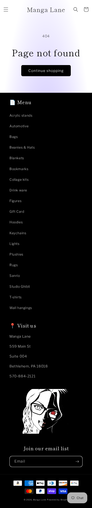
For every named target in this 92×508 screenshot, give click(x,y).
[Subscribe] (77, 461)
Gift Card (16, 211)
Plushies (16, 254)
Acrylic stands (20, 115)
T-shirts (15, 297)
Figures (15, 201)
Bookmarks (18, 169)
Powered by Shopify (57, 500)
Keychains (17, 233)
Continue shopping (46, 71)
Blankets (16, 158)
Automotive (19, 126)
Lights (14, 244)
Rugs (13, 265)
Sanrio (14, 276)
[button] (6, 9)
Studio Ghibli (19, 286)
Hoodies (16, 222)
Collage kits (19, 179)
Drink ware (18, 190)
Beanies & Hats (22, 147)
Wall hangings (20, 308)
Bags (13, 137)
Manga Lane (39, 500)
